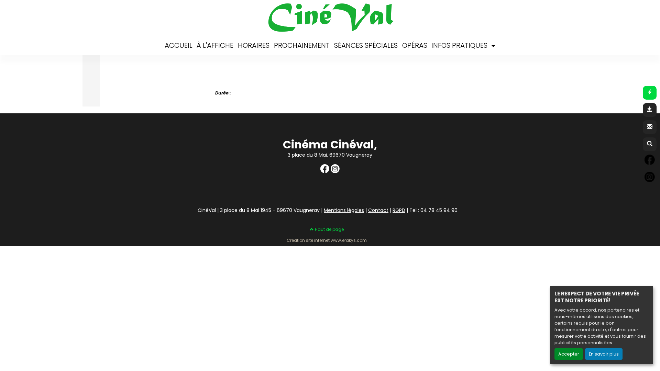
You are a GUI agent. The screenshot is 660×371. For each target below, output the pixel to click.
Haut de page (329, 229)
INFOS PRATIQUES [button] (460, 45)
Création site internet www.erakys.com (327, 240)
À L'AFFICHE (215, 45)
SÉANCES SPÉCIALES (366, 45)
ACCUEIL (178, 45)
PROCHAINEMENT (302, 45)
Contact (378, 210)
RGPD (399, 210)
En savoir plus (604, 354)
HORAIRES (254, 45)
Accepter (568, 354)
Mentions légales (344, 210)
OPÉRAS (414, 45)
